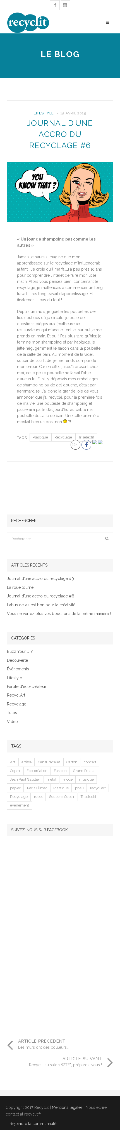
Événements (18, 669)
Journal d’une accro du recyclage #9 (40, 579)
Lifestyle (44, 113)
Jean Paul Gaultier (25, 779)
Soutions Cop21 (61, 797)
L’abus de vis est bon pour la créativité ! (42, 605)
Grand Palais (83, 771)
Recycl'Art (16, 695)
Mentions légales (67, 1107)
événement (19, 805)
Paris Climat (37, 788)
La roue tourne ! (21, 587)
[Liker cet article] (73, 445)
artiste (26, 762)
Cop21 (15, 771)
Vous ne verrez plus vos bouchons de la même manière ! (59, 614)
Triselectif (86, 437)
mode (68, 779)
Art (12, 762)
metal (51, 779)
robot (38, 797)
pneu (79, 788)
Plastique (40, 437)
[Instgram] (65, 5)
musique (86, 779)
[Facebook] (55, 5)
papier (15, 788)
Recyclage (63, 437)
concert (90, 762)
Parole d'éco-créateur (26, 687)
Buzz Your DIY (20, 651)
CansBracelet (49, 762)
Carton (71, 762)
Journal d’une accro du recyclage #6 (60, 134)
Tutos (12, 713)
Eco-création (37, 771)
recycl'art (98, 788)
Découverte (17, 660)
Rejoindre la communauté (33, 1123)
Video (12, 722)
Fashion (60, 771)
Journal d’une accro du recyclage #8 (40, 596)
